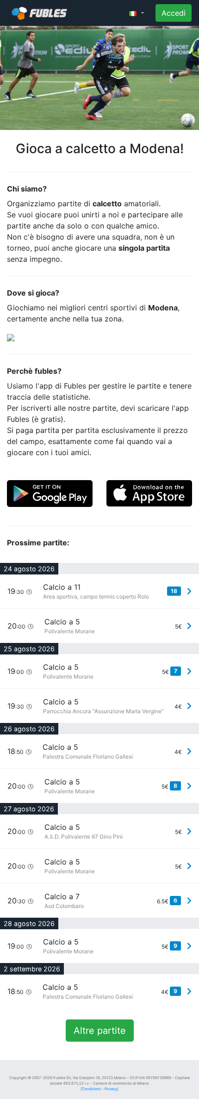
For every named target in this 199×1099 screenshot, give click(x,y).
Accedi (174, 13)
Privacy (111, 1089)
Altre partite (100, 1030)
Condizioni (91, 1089)
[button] (136, 13)
